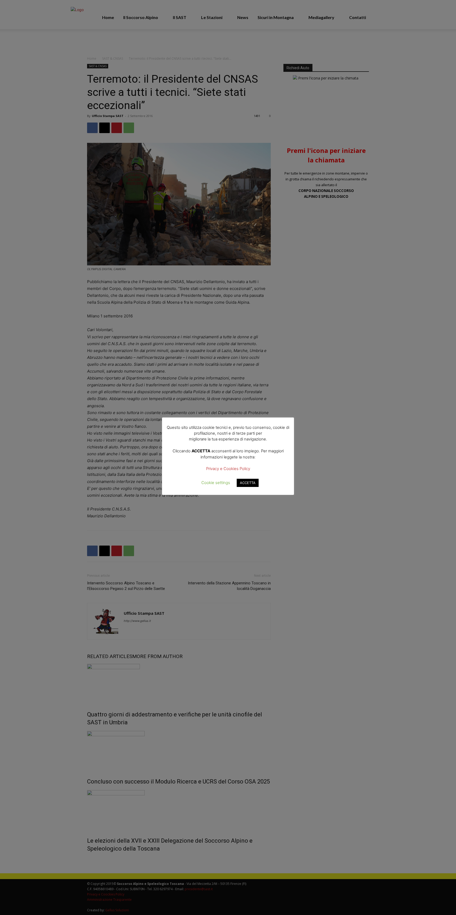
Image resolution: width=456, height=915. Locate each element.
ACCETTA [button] (247, 483)
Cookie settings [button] (215, 482)
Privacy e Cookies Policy (228, 468)
